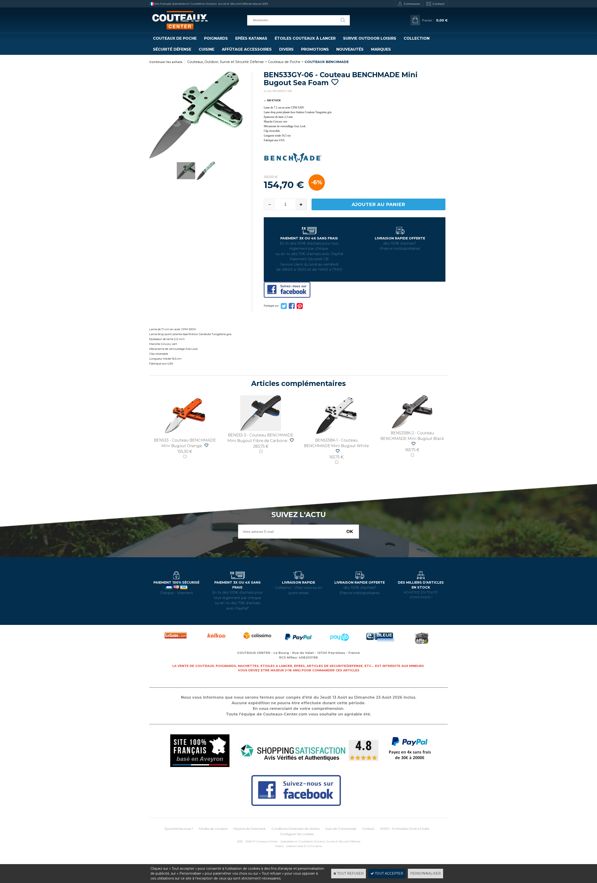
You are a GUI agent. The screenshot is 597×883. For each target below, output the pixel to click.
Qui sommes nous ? (178, 828)
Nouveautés (350, 49)
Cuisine (206, 49)
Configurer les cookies (297, 834)
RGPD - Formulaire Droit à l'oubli (404, 828)
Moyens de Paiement (249, 828)
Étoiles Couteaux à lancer (305, 38)
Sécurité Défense (172, 49)
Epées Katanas (251, 38)
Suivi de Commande (340, 828)
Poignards (216, 38)
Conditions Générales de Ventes (295, 828)
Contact (438, 4)
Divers (286, 49)
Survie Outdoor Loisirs (369, 38)
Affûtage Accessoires (247, 49)
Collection (417, 38)
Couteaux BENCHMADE (327, 62)
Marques (381, 49)
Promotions (315, 49)
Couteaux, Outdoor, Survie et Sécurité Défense (225, 62)
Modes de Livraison (213, 828)
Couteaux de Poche (175, 38)
